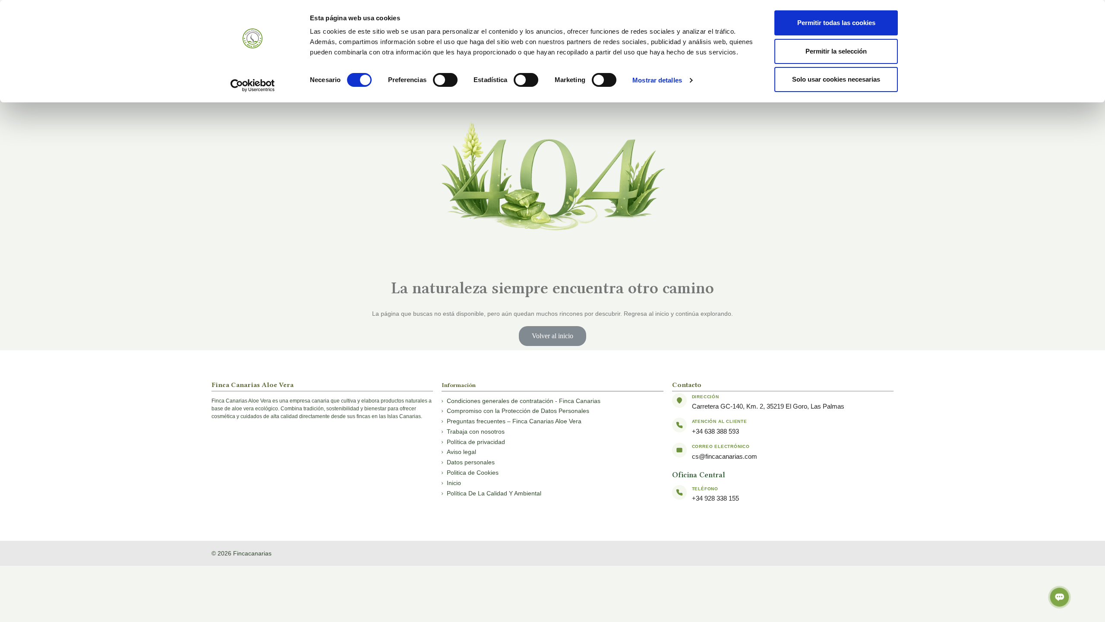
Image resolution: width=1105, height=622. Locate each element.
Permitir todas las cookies (836, 22)
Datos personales (471, 462)
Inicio (454, 482)
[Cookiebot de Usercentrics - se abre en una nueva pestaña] (252, 85)
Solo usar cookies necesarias (836, 79)
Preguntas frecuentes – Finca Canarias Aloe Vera (514, 421)
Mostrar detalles (657, 80)
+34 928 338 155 (715, 498)
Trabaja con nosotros (476, 431)
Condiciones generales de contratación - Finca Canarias (523, 400)
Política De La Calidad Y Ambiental (494, 493)
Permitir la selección (836, 51)
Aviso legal (461, 451)
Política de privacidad (476, 441)
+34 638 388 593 (715, 431)
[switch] (445, 80)
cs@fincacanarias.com (724, 456)
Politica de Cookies (473, 472)
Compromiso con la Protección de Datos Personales (518, 410)
